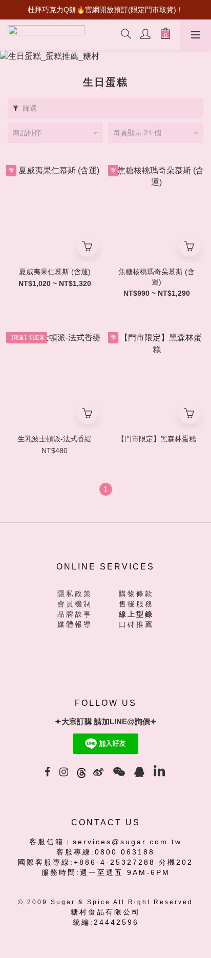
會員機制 (74, 604)
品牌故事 (74, 614)
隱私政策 (74, 593)
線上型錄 (136, 614)
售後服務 (136, 604)
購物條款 (136, 593)
